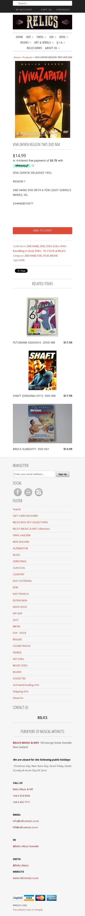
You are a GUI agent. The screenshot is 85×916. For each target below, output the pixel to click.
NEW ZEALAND (21, 541)
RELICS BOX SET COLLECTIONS (30, 522)
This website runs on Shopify (27, 910)
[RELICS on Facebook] (18, 496)
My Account (24, 9)
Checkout (63, 9)
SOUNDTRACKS (21, 645)
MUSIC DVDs (20, 665)
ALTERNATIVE (20, 548)
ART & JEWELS (43, 42)
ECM (15, 587)
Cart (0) (46, 9)
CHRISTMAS (19, 561)
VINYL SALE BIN (21, 535)
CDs (52, 37)
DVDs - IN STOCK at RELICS (50, 250)
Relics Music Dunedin (27, 846)
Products (27, 57)
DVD (42, 246)
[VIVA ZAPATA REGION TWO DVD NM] (42, 136)
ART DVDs (18, 658)
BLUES (16, 554)
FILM (46, 255)
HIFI (29, 37)
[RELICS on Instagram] (39, 496)
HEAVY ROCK (20, 606)
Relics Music (22, 865)
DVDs (63, 37)
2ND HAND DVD (33, 255)
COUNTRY (18, 574)
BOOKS (25, 42)
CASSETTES (19, 678)
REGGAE (17, 639)
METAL (16, 626)
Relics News (34, 48)
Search (17, 509)
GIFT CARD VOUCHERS (25, 515)
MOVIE (54, 255)
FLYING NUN (20, 600)
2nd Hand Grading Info (26, 684)
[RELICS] (42, 23)
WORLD (17, 652)
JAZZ (15, 619)
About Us (52, 48)
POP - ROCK (19, 632)
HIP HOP (17, 613)
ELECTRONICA (21, 593)
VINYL (41, 37)
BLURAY (17, 671)
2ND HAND (33, 246)
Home (19, 37)
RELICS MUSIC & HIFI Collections (31, 528)
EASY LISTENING (22, 580)
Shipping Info (20, 691)
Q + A (61, 42)
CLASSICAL (19, 567)
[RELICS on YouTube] (28, 496)
